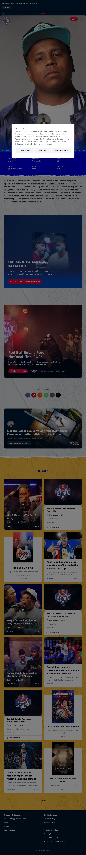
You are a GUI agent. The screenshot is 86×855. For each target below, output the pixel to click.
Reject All (42, 150)
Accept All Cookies (61, 150)
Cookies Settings (24, 150)
